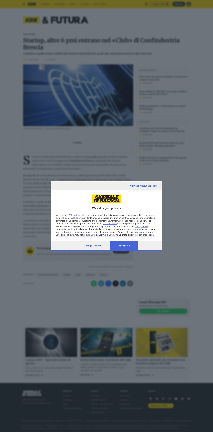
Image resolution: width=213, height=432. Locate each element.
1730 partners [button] (74, 215)
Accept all (124, 245)
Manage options (92, 245)
